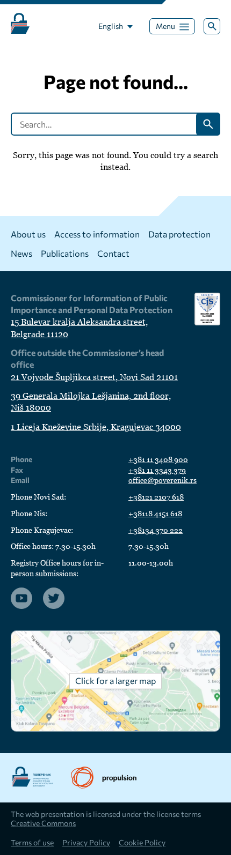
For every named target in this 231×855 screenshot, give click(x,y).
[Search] (212, 26)
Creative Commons (43, 823)
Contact (113, 253)
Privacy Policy (86, 842)
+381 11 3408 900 (158, 459)
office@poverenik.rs (162, 480)
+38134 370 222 (155, 530)
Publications (65, 253)
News (21, 253)
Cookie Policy (142, 842)
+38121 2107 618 (156, 497)
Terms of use (32, 842)
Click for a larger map (115, 680)
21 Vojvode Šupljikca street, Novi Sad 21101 (94, 377)
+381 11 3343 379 (157, 470)
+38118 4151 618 (155, 513)
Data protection (179, 234)
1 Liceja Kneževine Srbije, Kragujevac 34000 (96, 427)
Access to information (97, 234)
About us (28, 234)
